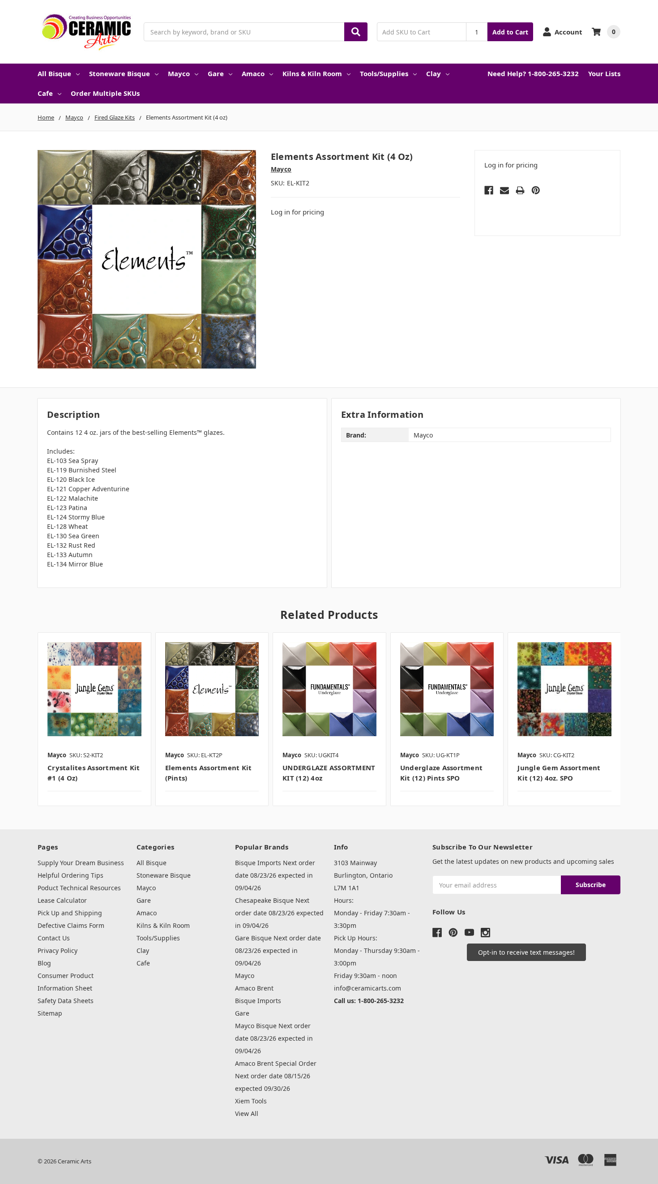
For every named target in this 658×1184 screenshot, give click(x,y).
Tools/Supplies (384, 73)
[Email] (504, 190)
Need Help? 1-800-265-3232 (533, 73)
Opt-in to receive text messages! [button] (526, 952)
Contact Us (54, 938)
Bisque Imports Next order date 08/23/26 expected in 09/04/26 (275, 875)
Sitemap (50, 1013)
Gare (216, 73)
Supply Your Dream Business (81, 862)
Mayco (179, 73)
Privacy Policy (57, 950)
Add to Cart (510, 32)
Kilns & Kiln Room (312, 73)
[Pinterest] (535, 190)
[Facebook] (488, 190)
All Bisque (54, 73)
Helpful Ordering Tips (70, 875)
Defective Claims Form (71, 925)
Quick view (94, 689)
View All (246, 1113)
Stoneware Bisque (119, 73)
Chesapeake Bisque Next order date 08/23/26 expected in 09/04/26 (279, 913)
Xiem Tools (251, 1101)
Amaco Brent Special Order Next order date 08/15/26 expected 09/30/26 (275, 1076)
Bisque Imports (258, 1000)
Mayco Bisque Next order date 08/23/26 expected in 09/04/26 (274, 1038)
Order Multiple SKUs (105, 93)
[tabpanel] (94, 719)
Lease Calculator (62, 900)
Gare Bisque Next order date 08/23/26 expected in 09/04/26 (278, 950)
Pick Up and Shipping (70, 913)
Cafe (45, 93)
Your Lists (604, 73)
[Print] (520, 190)
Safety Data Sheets (66, 1000)
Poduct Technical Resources (79, 888)
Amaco (253, 73)
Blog (44, 963)
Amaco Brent (254, 988)
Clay (433, 73)
